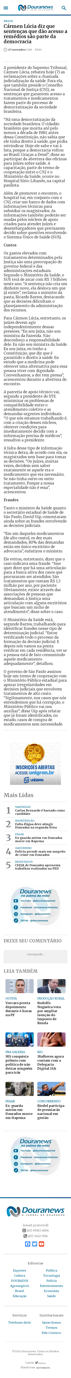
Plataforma (28, 1367)
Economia (51, 1291)
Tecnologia (51, 1275)
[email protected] (35, 1225)
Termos (51, 1327)
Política (51, 1270)
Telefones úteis (19, 1322)
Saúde (51, 1296)
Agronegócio (19, 1286)
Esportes (19, 1270)
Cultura (19, 1275)
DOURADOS (19, 1281)
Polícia (51, 1281)
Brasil (19, 1291)
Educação (20, 1296)
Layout (29, 1362)
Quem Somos (51, 1322)
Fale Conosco (51, 1333)
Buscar (62, 8)
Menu (7, 8)
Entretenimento (51, 1286)
